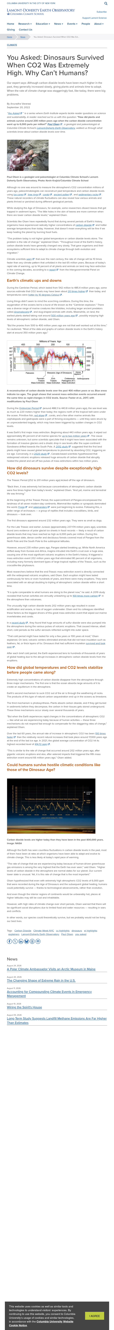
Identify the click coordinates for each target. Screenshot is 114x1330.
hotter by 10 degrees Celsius (43, 294)
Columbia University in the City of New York (31, 3)
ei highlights (90, 930)
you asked (80, 934)
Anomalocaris (21, 312)
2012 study (62, 446)
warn (29, 259)
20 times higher (76, 291)
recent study (18, 622)
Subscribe (102, 11)
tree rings (33, 194)
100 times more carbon (85, 595)
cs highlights (63, 930)
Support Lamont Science (94, 17)
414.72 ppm (41, 744)
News (22, 36)
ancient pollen (61, 194)
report (52, 269)
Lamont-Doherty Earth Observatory (56, 128)
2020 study (40, 453)
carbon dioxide (84, 225)
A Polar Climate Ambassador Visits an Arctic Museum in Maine (51, 969)
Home (9, 36)
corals (46, 194)
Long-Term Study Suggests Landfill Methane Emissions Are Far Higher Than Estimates (57, 1020)
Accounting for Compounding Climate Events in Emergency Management (49, 993)
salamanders (40, 507)
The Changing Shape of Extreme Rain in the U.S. (41, 980)
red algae (39, 415)
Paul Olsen (54, 124)
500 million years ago (63, 315)
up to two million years (74, 436)
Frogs (21, 507)
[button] (9, 941)
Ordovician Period (29, 408)
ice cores (18, 194)
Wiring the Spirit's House (24, 1007)
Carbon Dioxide (22, 930)
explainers (13, 934)
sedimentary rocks (88, 194)
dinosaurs (77, 930)
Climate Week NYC (43, 930)
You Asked (13, 113)
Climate (12, 45)
